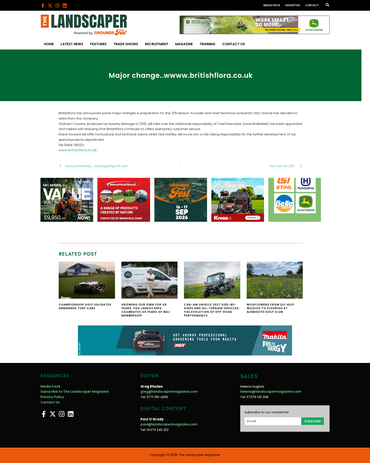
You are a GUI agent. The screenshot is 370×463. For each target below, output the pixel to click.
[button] (328, 5)
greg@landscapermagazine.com (169, 391)
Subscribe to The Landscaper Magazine (74, 391)
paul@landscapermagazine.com (168, 424)
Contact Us (50, 402)
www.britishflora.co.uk (78, 150)
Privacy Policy (52, 397)
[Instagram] (57, 5)
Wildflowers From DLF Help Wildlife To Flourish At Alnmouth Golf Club (270, 308)
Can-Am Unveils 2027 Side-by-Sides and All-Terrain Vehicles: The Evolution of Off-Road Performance (212, 310)
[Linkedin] (64, 5)
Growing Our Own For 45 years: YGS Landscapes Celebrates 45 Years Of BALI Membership (145, 310)
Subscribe (312, 421)
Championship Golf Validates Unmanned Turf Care (85, 306)
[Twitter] (50, 5)
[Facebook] (42, 5)
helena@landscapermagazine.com (270, 391)
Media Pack (50, 386)
